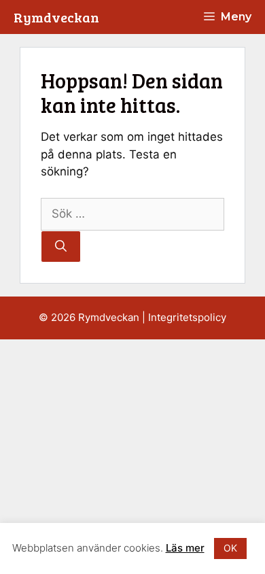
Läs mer (185, 547)
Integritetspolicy (187, 317)
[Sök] (61, 247)
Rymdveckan (56, 17)
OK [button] (230, 548)
